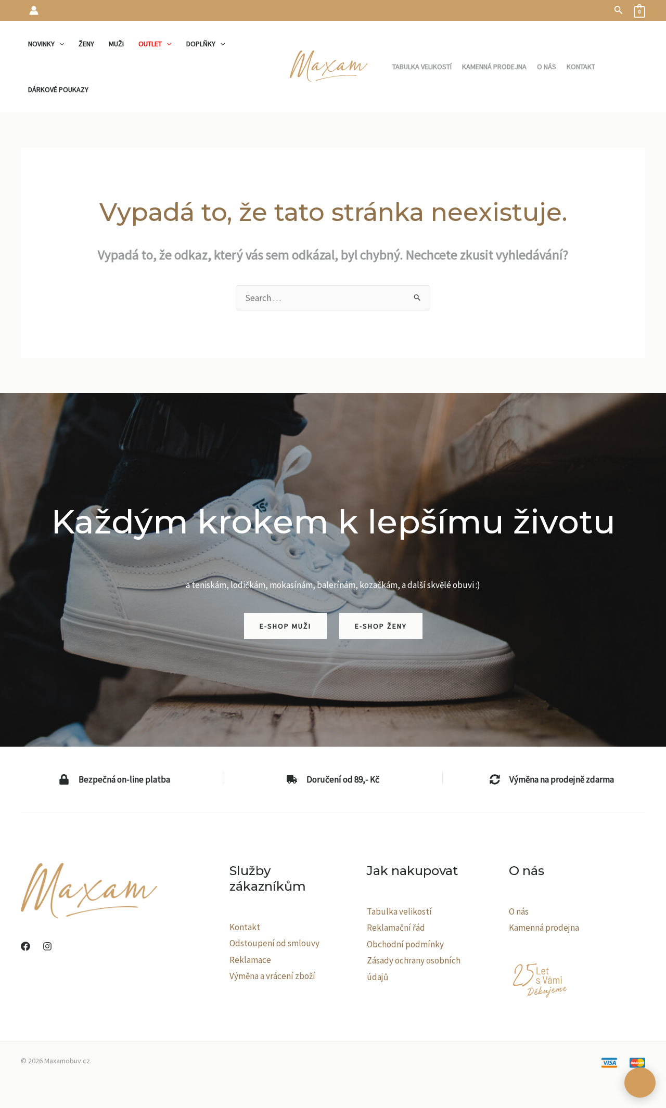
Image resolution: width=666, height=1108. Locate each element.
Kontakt (244, 927)
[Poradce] (640, 1082)
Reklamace (250, 960)
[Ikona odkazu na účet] (34, 10)
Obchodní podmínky (405, 944)
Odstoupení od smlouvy (274, 943)
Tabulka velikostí (399, 911)
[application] (59, 44)
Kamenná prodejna (544, 927)
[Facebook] (25, 946)
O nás (519, 911)
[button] (618, 10)
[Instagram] (47, 946)
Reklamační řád (396, 927)
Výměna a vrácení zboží (272, 976)
